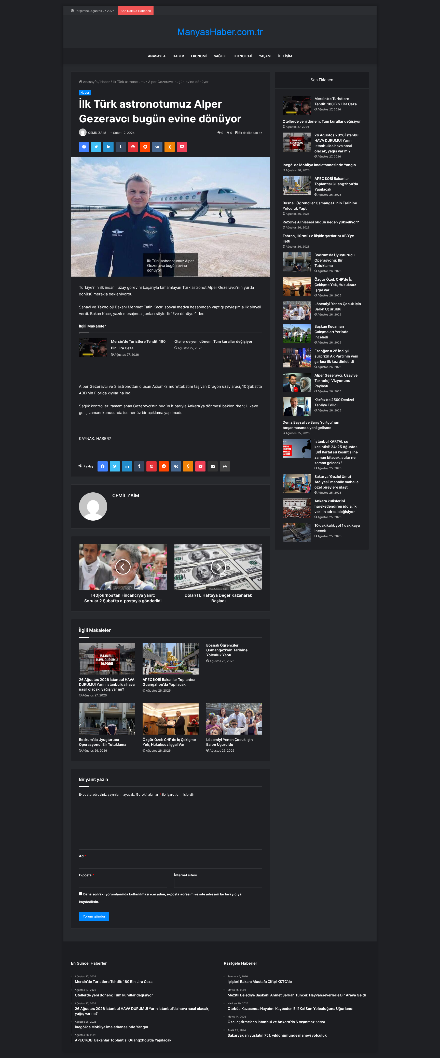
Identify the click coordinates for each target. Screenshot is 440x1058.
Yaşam (265, 56)
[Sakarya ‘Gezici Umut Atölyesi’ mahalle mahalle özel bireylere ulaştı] (297, 483)
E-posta (86, 875)
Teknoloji (242, 56)
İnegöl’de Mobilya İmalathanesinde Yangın (319, 165)
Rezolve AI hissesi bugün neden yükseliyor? (321, 222)
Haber (178, 56)
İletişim (285, 56)
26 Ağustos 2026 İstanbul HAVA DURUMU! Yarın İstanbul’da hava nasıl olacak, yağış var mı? (107, 684)
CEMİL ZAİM (97, 133)
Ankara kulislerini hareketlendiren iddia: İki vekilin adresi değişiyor (336, 506)
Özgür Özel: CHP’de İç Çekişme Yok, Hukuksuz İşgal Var (335, 284)
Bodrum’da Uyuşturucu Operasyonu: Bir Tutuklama (334, 260)
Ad (82, 856)
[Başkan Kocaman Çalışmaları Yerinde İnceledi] (297, 333)
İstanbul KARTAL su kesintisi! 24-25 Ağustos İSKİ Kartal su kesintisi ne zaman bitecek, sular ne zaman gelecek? (336, 452)
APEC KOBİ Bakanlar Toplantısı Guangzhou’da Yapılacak (336, 183)
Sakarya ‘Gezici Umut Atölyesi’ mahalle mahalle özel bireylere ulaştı (336, 481)
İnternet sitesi (185, 875)
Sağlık (220, 56)
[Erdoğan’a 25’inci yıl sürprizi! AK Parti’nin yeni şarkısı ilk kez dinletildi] (297, 357)
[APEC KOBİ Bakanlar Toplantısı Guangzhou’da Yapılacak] (171, 658)
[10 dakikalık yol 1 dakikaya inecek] (297, 532)
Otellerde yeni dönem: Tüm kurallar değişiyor (213, 341)
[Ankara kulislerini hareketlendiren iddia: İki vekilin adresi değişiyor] (297, 508)
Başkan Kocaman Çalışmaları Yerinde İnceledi (331, 331)
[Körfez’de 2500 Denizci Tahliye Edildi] (297, 406)
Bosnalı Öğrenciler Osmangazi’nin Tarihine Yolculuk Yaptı (227, 650)
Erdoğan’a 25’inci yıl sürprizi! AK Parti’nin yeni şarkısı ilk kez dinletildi (336, 356)
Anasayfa (157, 56)
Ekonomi (199, 56)
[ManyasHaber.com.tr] (220, 32)
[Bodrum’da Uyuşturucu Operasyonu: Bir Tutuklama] (107, 719)
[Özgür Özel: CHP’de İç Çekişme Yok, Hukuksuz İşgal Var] (171, 719)
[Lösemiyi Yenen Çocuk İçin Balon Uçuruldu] (234, 719)
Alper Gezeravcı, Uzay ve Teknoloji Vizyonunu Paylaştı (336, 380)
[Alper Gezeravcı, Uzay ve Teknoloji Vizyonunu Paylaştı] (297, 382)
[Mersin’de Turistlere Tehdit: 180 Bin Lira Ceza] (93, 347)
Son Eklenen (322, 79)
